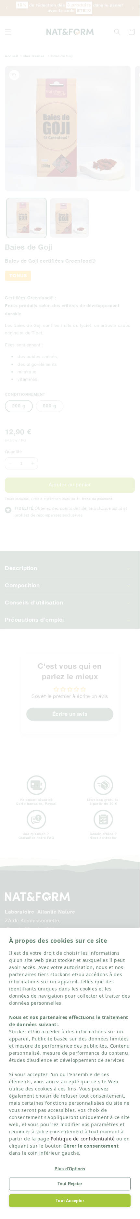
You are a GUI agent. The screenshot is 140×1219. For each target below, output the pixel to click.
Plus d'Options (70, 1168)
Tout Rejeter (69, 1183)
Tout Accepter (70, 1200)
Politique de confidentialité (83, 1139)
